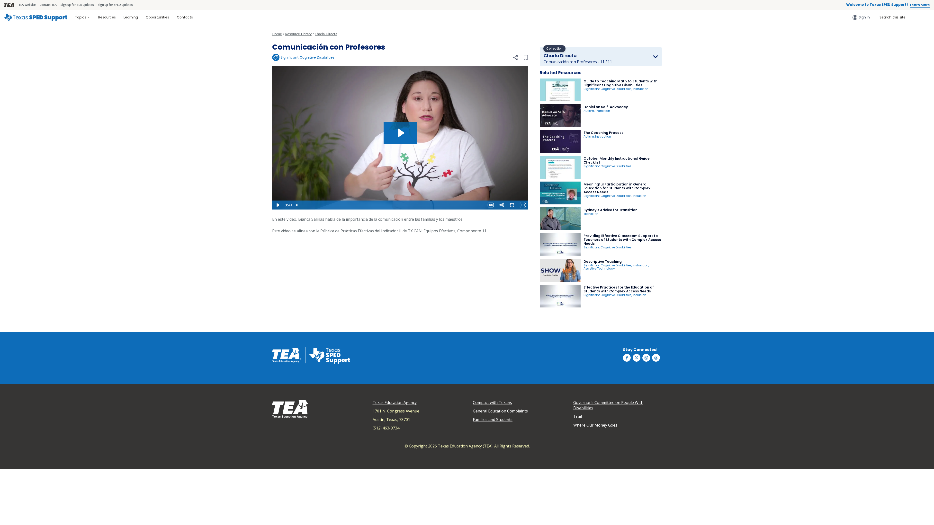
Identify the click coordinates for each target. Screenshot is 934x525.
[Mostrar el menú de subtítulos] (490, 205)
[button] (515, 57)
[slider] (390, 205)
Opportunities (157, 17)
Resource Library (298, 34)
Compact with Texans (492, 402)
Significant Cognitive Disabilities (307, 57)
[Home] (35, 17)
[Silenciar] (501, 205)
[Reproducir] (277, 205)
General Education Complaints (500, 411)
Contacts (185, 17)
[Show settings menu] (512, 205)
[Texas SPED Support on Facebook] (627, 358)
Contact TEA (48, 5)
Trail (577, 416)
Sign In (864, 17)
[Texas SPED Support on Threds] (656, 358)
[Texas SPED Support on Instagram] (646, 358)
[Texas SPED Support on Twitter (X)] (636, 358)
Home (277, 34)
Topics (80, 17)
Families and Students (492, 419)
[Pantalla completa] (522, 205)
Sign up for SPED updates (115, 5)
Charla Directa (326, 34)
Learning (131, 17)
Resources (107, 17)
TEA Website (27, 5)
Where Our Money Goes (595, 425)
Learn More (920, 4)
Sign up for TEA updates (77, 5)
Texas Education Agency (395, 402)
